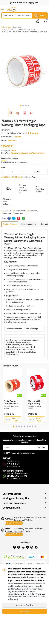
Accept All (24, 611)
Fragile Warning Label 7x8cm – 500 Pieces (12, 402)
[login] (37, 20)
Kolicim (5, 130)
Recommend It (20, 211)
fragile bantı (11, 342)
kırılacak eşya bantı (31, 340)
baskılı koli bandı (12, 352)
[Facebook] (14, 547)
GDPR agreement (12, 453)
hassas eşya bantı (23, 342)
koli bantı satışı (20, 349)
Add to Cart (15, 419)
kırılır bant (19, 340)
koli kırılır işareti (26, 345)
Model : (8, 140)
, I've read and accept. (20, 453)
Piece (3, 167)
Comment (5, 133)
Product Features (10, 224)
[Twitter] (18, 547)
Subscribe (41, 448)
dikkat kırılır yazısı (13, 347)
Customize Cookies (24, 605)
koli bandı (30, 349)
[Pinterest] (23, 547)
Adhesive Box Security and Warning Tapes (19, 29)
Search (42, 15)
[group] (24, 69)
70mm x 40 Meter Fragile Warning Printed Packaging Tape (25, 31)
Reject (34, 594)
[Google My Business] (36, 547)
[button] (20, 105)
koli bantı (9, 349)
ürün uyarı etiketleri (27, 352)
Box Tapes (17, 27)
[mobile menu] (2, 9)
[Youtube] (27, 547)
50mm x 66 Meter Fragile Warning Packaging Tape (35, 402)
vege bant (10, 340)
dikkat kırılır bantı (12, 345)
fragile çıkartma (12, 354)
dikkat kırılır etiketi (27, 347)
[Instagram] (32, 547)
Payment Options (29, 224)
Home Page (7, 27)
